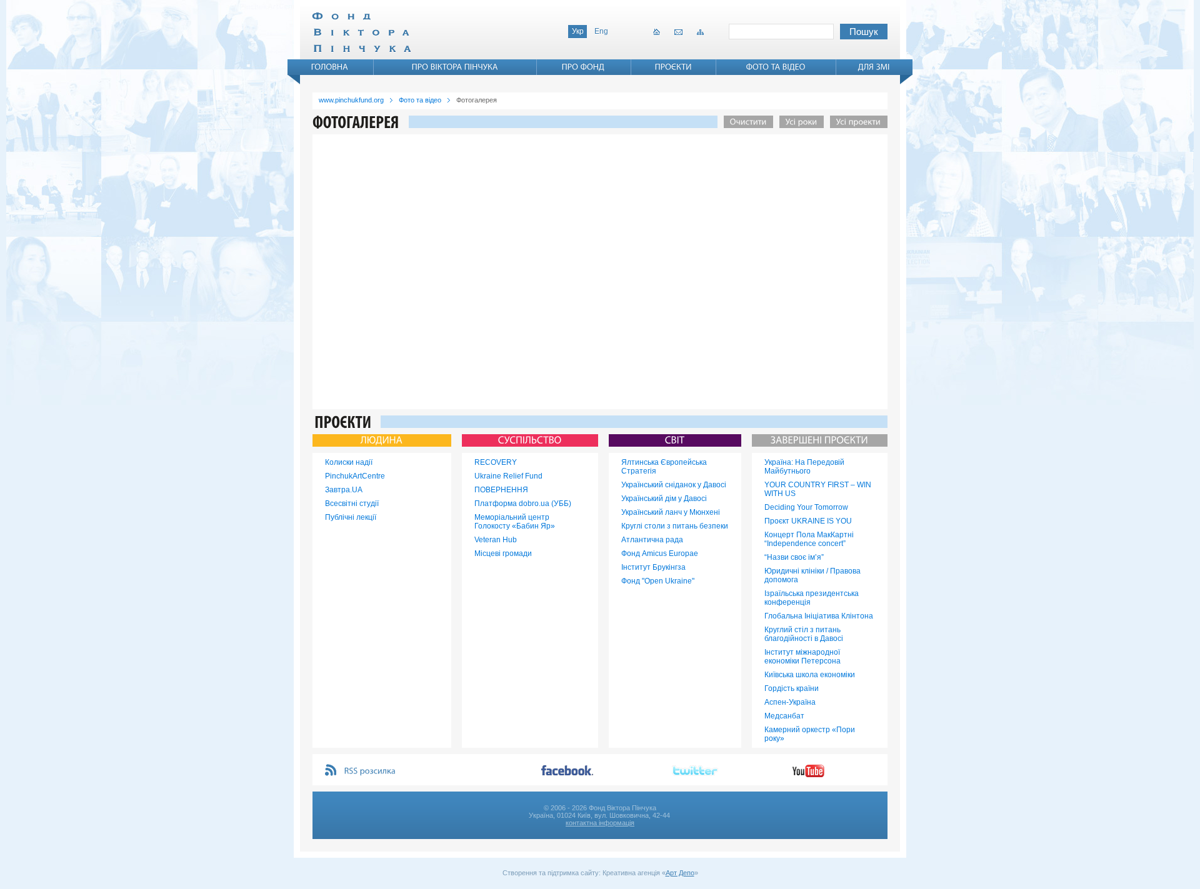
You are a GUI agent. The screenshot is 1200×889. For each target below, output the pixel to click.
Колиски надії (348, 462)
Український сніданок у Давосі (673, 484)
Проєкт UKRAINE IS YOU (808, 521)
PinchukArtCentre (355, 476)
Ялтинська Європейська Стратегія (664, 466)
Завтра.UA (343, 489)
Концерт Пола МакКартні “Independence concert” (809, 539)
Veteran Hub (495, 539)
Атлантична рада (652, 539)
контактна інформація (600, 823)
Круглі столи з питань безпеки (674, 526)
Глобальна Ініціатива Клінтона (818, 616)
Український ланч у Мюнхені (670, 512)
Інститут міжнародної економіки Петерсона (802, 656)
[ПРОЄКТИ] (673, 67)
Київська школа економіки (809, 674)
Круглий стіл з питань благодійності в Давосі (803, 634)
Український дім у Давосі (664, 498)
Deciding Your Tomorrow (806, 507)
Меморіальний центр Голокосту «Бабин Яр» (514, 521)
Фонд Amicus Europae (659, 553)
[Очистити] (745, 122)
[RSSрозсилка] (370, 771)
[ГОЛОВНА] (330, 67)
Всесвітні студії (352, 503)
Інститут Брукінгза (653, 567)
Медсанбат (784, 716)
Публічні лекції (350, 517)
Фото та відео (420, 100)
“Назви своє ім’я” (794, 557)
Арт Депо (680, 873)
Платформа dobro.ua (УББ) (522, 503)
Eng (601, 31)
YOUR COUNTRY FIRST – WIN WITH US (817, 489)
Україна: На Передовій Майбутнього (804, 466)
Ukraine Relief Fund (508, 476)
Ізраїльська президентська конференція (811, 598)
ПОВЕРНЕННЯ (501, 489)
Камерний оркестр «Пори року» (809, 734)
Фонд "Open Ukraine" (657, 581)
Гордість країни (791, 688)
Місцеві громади (503, 553)
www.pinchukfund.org (351, 100)
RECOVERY (495, 462)
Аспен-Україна (790, 702)
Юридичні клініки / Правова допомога (812, 575)
